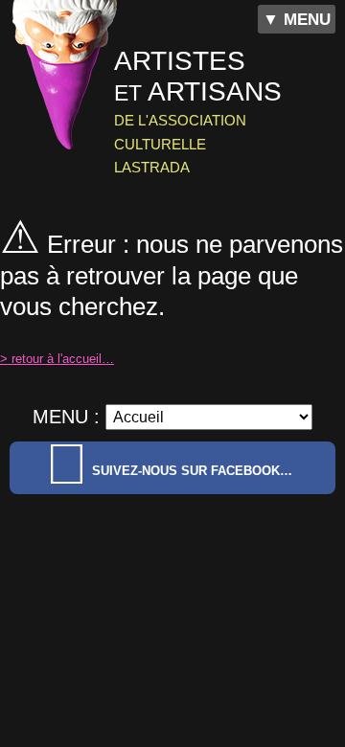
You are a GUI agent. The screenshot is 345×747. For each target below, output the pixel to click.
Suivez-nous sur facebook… (192, 471)
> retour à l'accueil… (57, 358)
